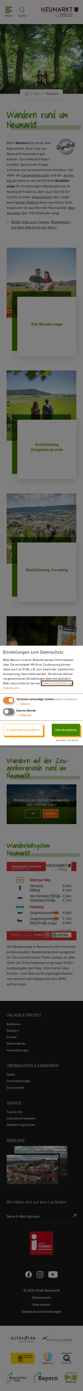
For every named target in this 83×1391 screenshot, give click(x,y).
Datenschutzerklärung (57, 683)
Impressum (11, 688)
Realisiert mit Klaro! (67, 740)
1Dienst (22, 704)
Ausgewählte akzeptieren (23, 730)
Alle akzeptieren (66, 730)
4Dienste (23, 715)
